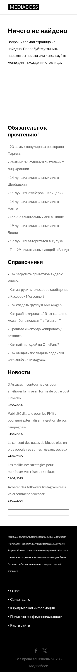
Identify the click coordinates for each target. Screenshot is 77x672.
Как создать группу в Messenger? (36, 305)
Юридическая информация (32, 608)
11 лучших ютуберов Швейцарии (36, 193)
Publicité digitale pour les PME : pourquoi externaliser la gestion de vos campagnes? (37, 420)
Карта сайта (20, 625)
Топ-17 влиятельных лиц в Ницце (37, 217)
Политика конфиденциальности (36, 616)
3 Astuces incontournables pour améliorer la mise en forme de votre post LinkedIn (38, 391)
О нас (15, 591)
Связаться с (20, 599)
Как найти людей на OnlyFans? (34, 344)
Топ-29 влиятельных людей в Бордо (39, 249)
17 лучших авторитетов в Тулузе (36, 241)
